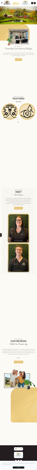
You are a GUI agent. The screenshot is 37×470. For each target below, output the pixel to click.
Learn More (18, 59)
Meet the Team (18, 208)
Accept (18, 467)
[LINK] (10, 103)
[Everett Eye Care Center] (10, 3)
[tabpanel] (10, 111)
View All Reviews (18, 362)
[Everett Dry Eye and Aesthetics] (22, 3)
